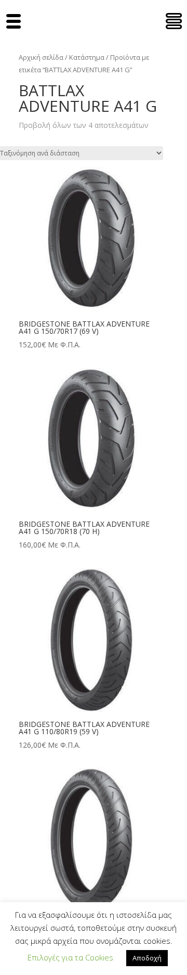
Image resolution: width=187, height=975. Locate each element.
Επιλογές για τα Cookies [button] (70, 957)
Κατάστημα (86, 57)
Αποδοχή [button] (147, 958)
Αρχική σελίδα (41, 57)
